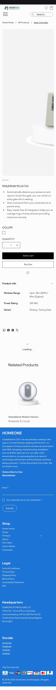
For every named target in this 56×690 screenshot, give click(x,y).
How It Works (8, 546)
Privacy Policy (8, 572)
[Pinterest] (13, 330)
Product (6, 535)
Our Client (7, 542)
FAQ (4, 586)
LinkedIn (6, 653)
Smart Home (8, 528)
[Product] (41, 536)
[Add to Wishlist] (28, 273)
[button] (51, 8)
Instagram (7, 643)
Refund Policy (8, 579)
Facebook (6, 646)
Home (5, 532)
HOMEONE (12, 433)
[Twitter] (17, 330)
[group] (28, 398)
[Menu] (5, 14)
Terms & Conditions (11, 568)
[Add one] (17, 245)
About (5, 539)
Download (7, 550)
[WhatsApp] (4, 330)
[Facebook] (8, 330)
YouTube (6, 650)
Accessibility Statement (13, 582)
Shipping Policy (9, 575)
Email (5, 487)
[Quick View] (28, 393)
